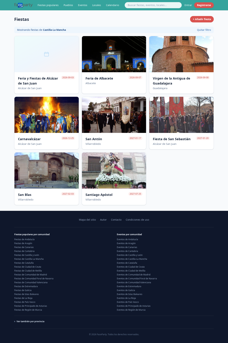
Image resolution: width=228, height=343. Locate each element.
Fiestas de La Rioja (23, 298)
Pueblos (68, 5)
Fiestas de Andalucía (24, 239)
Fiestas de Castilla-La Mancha (29, 258)
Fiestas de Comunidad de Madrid (30, 274)
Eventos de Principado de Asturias (134, 305)
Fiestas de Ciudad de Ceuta (27, 266)
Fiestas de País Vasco (24, 302)
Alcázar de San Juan (30, 88)
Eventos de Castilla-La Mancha (132, 258)
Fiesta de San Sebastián (172, 139)
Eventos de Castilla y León (129, 255)
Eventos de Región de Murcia (131, 309)
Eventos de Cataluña (127, 262)
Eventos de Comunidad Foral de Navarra (137, 278)
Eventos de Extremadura (129, 286)
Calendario (112, 5)
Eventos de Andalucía (127, 239)
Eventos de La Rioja (126, 298)
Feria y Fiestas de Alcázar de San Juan (38, 80)
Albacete (91, 83)
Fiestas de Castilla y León (26, 255)
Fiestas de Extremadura (26, 286)
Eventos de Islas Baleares (129, 294)
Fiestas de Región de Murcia (28, 309)
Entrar (188, 5)
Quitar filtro (204, 29)
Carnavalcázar (29, 139)
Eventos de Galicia (126, 290)
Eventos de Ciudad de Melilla (131, 270)
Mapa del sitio (87, 219)
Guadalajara (160, 88)
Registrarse (204, 5)
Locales (96, 5)
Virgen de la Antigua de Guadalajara (171, 80)
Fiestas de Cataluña (24, 262)
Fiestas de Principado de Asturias (30, 305)
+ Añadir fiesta (202, 19)
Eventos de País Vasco (128, 302)
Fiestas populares (48, 5)
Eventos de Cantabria (127, 251)
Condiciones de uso (137, 219)
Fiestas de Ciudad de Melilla (28, 270)
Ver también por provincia (30, 321)
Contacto (116, 219)
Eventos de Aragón (126, 243)
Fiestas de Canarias (24, 247)
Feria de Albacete (99, 78)
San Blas (24, 194)
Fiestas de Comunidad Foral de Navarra (33, 278)
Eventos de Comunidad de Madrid (133, 274)
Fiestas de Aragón (23, 243)
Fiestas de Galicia (23, 290)
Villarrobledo (93, 144)
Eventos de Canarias (127, 247)
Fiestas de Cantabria (24, 251)
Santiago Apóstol (99, 194)
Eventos (82, 5)
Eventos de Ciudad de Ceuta (131, 266)
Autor (103, 219)
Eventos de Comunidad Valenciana (134, 282)
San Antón (94, 139)
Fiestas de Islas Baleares (26, 294)
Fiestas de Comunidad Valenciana (31, 282)
